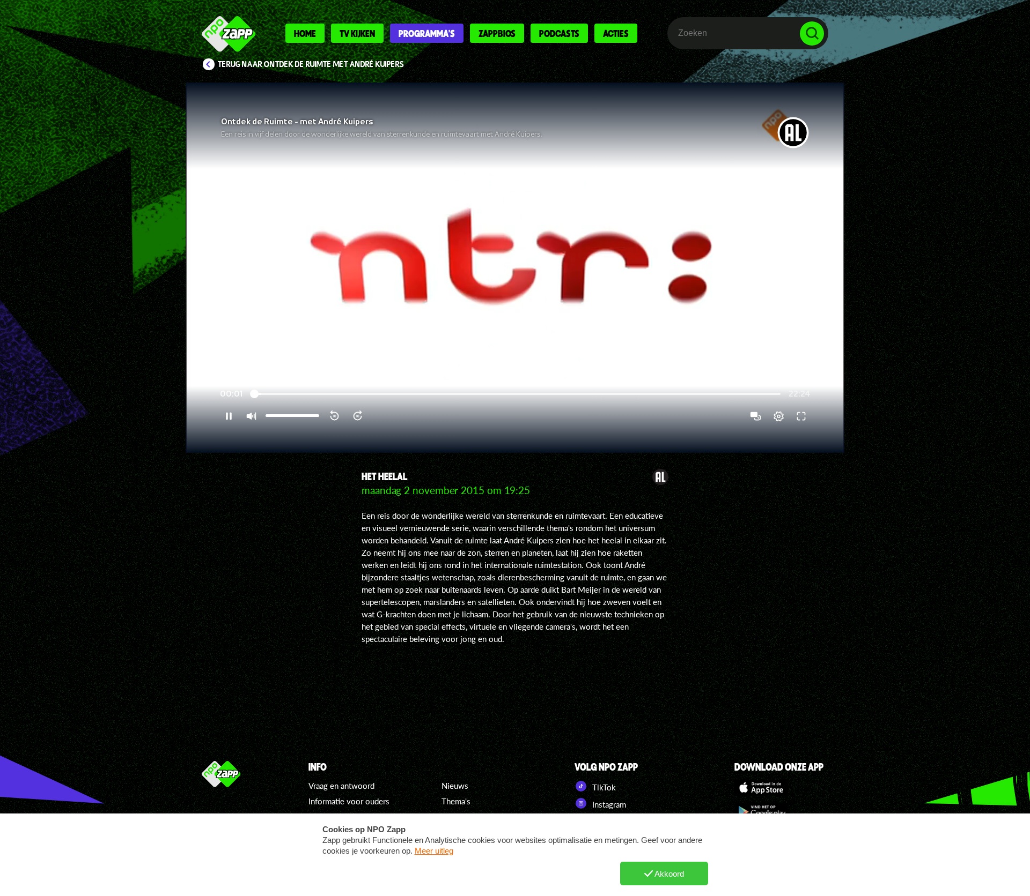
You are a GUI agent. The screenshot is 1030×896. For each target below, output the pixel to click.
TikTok (603, 787)
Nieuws (455, 785)
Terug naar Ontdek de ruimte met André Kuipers (311, 64)
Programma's (427, 33)
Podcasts (559, 33)
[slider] (517, 394)
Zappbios (497, 33)
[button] (515, 268)
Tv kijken (357, 33)
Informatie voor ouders (348, 801)
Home (305, 33)
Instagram (608, 804)
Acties (616, 33)
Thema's (456, 801)
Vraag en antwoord (341, 785)
